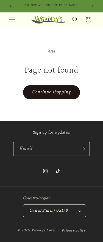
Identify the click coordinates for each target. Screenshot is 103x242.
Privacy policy (74, 230)
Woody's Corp (43, 230)
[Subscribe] (82, 149)
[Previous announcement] (11, 6)
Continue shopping (51, 92)
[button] (12, 19)
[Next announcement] (93, 6)
